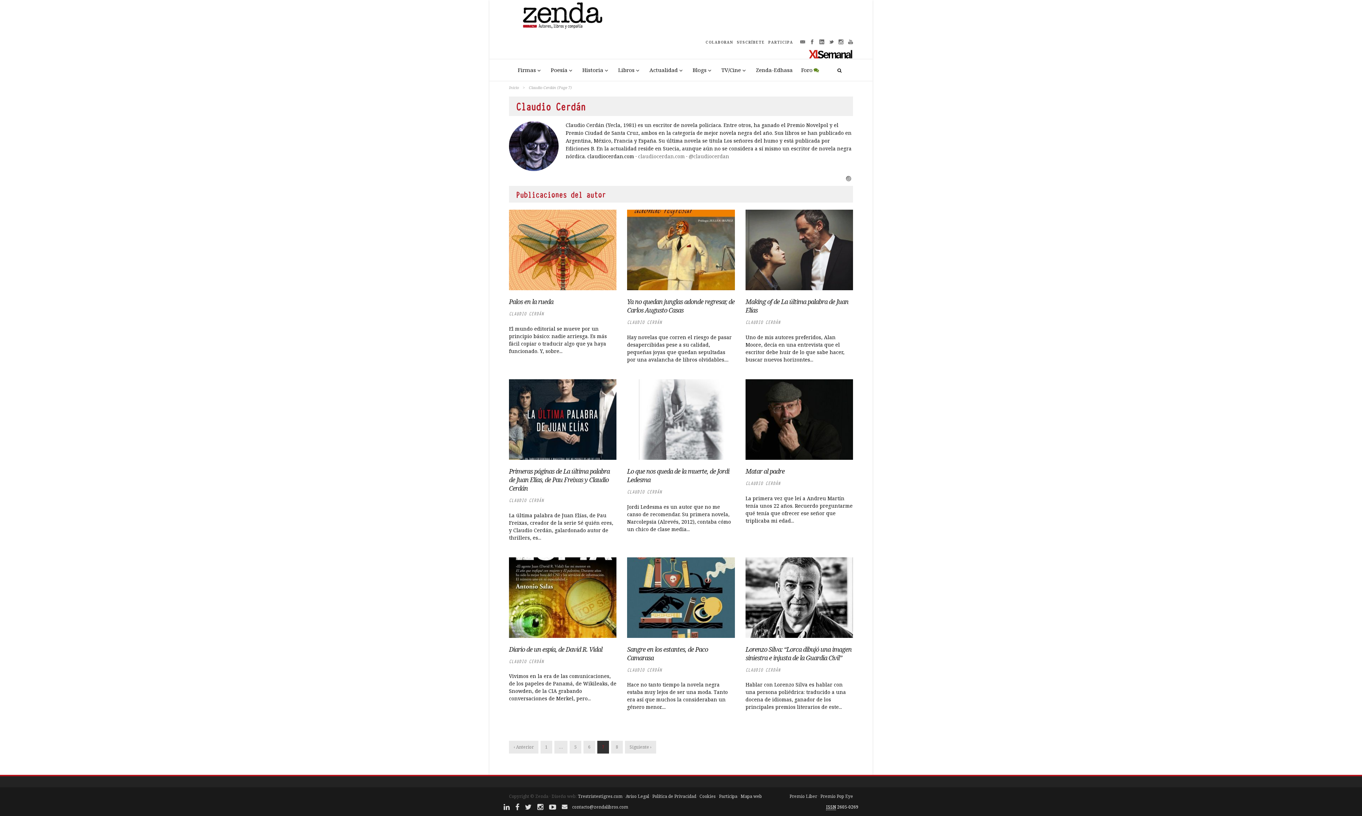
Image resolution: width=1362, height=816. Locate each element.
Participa (728, 796)
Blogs (700, 69)
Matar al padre (765, 471)
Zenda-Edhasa (774, 69)
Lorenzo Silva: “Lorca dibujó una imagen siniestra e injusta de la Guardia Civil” (799, 653)
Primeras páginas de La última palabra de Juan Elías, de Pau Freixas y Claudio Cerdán (559, 479)
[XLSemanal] (831, 54)
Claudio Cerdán (526, 314)
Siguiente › (641, 747)
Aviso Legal (637, 796)
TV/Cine (731, 69)
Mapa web (751, 796)
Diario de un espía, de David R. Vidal (555, 649)
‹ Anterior (524, 747)
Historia (592, 69)
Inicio (514, 87)
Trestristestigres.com (600, 796)
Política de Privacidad (674, 796)
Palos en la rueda (531, 301)
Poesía (559, 69)
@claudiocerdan (709, 156)
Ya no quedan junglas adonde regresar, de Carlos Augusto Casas (681, 305)
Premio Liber (803, 796)
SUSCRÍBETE (751, 42)
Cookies (707, 796)
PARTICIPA (780, 42)
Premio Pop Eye (836, 796)
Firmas (527, 69)
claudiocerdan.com (661, 156)
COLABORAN (719, 42)
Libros (626, 69)
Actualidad (663, 69)
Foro (807, 69)
